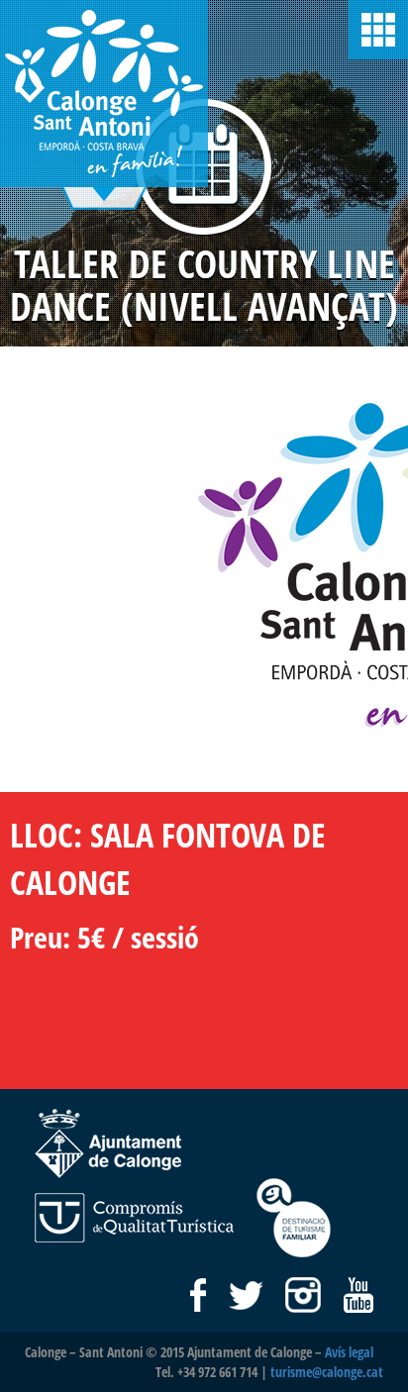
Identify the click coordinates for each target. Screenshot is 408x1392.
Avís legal (349, 1351)
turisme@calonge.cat (326, 1371)
